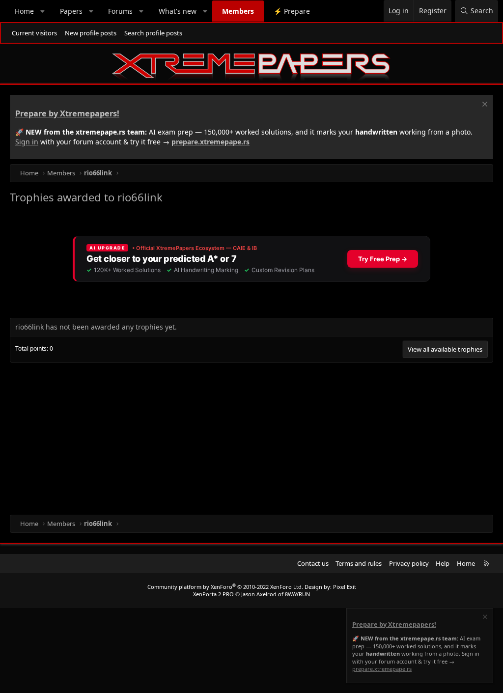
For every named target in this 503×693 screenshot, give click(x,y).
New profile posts (90, 32)
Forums (120, 11)
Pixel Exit (344, 586)
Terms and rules (358, 563)
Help (442, 563)
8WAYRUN (297, 594)
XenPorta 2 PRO (213, 594)
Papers (71, 11)
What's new (177, 11)
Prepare (292, 11)
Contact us (313, 563)
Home (24, 11)
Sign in (26, 141)
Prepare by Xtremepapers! (67, 113)
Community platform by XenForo (225, 586)
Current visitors (34, 32)
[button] (42, 11)
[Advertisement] (251, 436)
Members (238, 11)
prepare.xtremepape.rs (210, 141)
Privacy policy (409, 563)
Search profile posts (153, 32)
